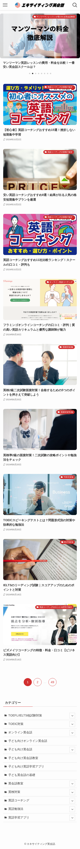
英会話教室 (15, 783)
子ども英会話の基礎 (21, 775)
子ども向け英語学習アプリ (26, 766)
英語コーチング (18, 800)
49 (52, 682)
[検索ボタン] (75, 5)
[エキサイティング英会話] (40, 5)
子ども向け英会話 (20, 749)
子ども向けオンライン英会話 (27, 740)
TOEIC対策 (15, 724)
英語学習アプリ (18, 817)
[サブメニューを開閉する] (72, 716)
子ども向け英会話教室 (23, 758)
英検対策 (14, 792)
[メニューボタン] (5, 5)
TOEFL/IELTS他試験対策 (25, 715)
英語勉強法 (15, 808)
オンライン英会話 (20, 732)
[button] (29, 73)
